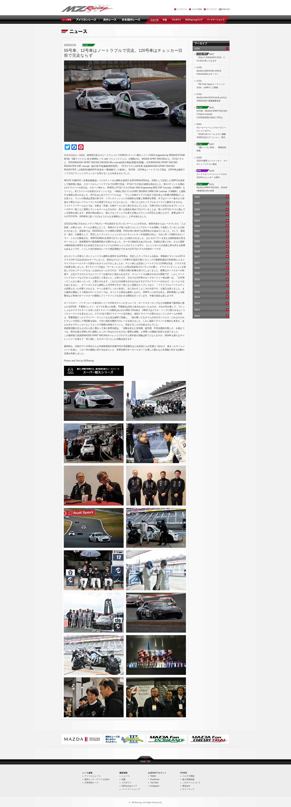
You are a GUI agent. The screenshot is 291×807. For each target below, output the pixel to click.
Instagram (154, 786)
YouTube (154, 782)
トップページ (182, 9)
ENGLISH (226, 9)
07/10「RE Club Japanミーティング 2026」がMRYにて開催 (211, 84)
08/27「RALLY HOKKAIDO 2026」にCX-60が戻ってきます (211, 57)
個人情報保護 (188, 779)
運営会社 (186, 786)
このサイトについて (191, 782)
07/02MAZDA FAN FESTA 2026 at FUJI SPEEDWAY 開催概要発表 (212, 97)
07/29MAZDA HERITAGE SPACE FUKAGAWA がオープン (209, 70)
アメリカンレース (93, 776)
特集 (164, 19)
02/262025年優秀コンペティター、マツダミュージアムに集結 (212, 160)
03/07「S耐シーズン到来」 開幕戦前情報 (211, 147)
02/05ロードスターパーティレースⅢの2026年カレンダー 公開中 (212, 174)
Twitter (153, 776)
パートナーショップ (216, 19)
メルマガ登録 (197, 9)
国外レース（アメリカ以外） (98, 779)
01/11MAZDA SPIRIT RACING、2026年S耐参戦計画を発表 (212, 187)
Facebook (154, 779)
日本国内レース (92, 782)
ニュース (155, 19)
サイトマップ (211, 9)
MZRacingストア (194, 19)
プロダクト (176, 19)
